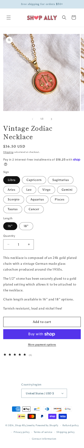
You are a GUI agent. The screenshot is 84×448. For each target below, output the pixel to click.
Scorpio (14, 199)
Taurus (13, 209)
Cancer (34, 209)
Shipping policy (65, 432)
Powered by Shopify (47, 425)
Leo (29, 190)
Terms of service (43, 432)
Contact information (44, 438)
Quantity (9, 235)
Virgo (46, 190)
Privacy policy (22, 432)
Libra (12, 180)
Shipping (8, 152)
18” (26, 226)
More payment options (42, 344)
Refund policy (70, 425)
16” (10, 226)
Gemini (67, 190)
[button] (8, 17)
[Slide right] (51, 119)
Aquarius (37, 199)
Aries (11, 190)
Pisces (59, 199)
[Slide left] (32, 119)
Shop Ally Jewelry (25, 425)
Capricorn (34, 180)
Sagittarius (60, 180)
